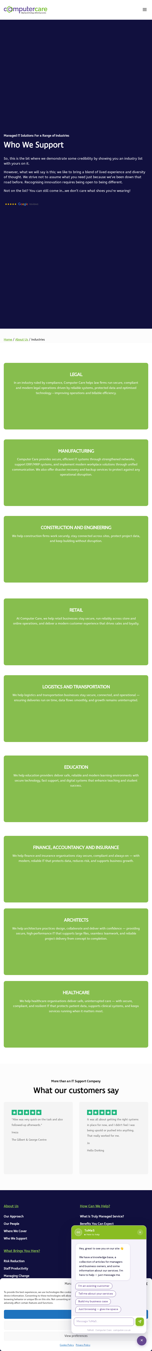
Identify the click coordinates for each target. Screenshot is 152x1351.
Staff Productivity (16, 1269)
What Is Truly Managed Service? (102, 1216)
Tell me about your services (95, 1293)
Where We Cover (15, 1231)
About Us (21, 340)
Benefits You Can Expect (97, 1224)
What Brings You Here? (22, 1251)
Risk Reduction (14, 1261)
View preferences (76, 1336)
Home (8, 340)
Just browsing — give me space (98, 1309)
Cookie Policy (67, 1345)
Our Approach (14, 1216)
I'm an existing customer (93, 1286)
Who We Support (15, 1238)
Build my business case (93, 1301)
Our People (11, 1224)
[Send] (140, 1322)
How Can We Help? (95, 1206)
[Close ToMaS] (140, 1232)
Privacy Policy (83, 1345)
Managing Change (16, 1276)
